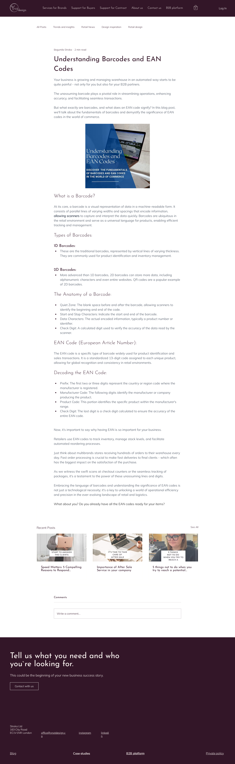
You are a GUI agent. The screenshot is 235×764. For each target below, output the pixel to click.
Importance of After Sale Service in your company (114, 569)
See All (194, 527)
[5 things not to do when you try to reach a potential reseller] (173, 547)
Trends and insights (63, 27)
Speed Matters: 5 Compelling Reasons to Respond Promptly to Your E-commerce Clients (61, 569)
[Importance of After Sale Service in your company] (117, 547)
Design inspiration (111, 27)
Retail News (88, 27)
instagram (85, 732)
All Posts (41, 27)
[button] (196, 7)
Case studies (81, 753)
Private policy (215, 753)
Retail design (135, 27)
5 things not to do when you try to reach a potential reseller (172, 569)
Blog (13, 753)
